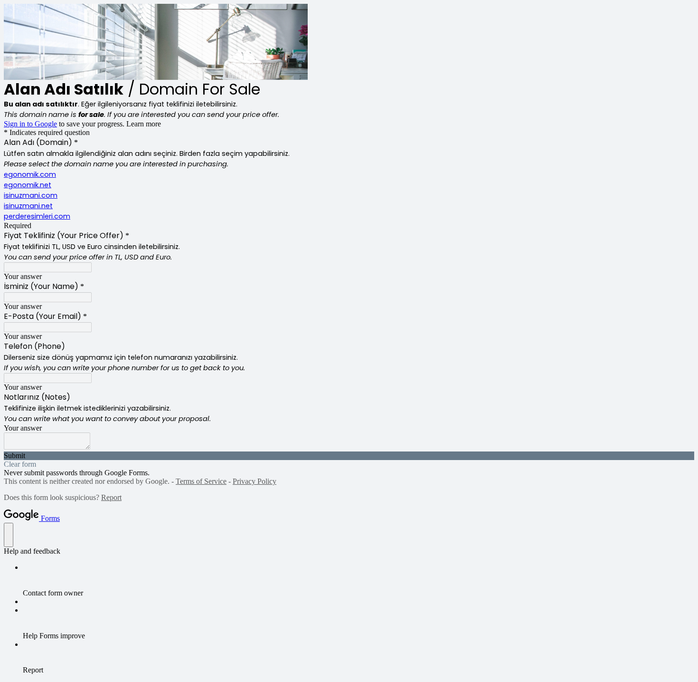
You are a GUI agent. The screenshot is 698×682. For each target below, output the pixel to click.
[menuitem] (358, 580)
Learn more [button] (143, 124)
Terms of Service (201, 481)
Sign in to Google (30, 124)
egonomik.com (30, 174)
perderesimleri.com (37, 216)
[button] (349, 455)
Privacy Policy (254, 481)
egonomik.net (27, 185)
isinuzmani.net (28, 206)
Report (111, 497)
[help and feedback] (8, 535)
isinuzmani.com (30, 195)
